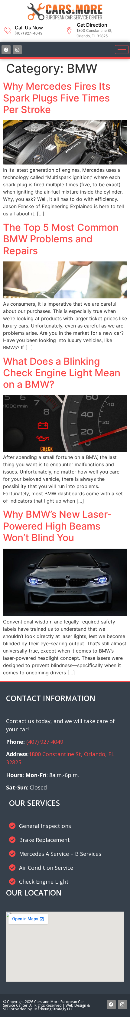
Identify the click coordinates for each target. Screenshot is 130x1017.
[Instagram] (17, 49)
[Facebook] (6, 49)
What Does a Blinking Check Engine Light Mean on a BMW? (61, 373)
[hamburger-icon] (121, 49)
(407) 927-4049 (44, 741)
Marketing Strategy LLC (53, 1009)
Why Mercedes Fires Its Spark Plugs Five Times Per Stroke (56, 97)
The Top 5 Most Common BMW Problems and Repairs (61, 239)
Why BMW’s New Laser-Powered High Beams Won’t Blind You (57, 525)
